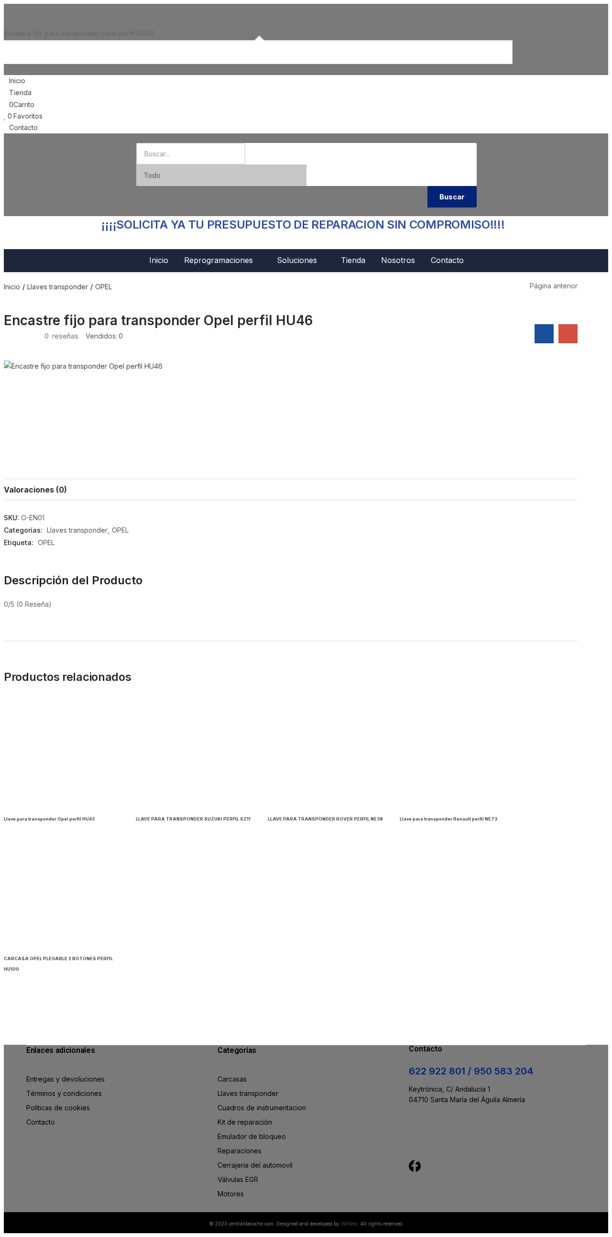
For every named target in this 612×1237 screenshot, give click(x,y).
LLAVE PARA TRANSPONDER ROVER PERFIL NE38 (325, 818)
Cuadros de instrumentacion (262, 1108)
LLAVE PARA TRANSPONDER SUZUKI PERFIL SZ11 (193, 818)
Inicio (158, 260)
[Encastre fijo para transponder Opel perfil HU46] (544, 333)
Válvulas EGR (238, 1179)
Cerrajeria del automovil (255, 1165)
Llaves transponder (57, 287)
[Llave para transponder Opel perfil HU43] (62, 753)
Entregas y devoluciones (65, 1079)
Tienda (353, 260)
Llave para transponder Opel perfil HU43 (49, 818)
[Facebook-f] (415, 1166)
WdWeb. (350, 1223)
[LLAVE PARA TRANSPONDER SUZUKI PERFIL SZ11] (194, 753)
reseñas (61, 335)
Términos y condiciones (64, 1093)
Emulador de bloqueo (252, 1136)
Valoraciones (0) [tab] (35, 489)
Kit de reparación (245, 1122)
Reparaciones (240, 1151)
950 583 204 (503, 1071)
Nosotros (398, 260)
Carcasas (232, 1079)
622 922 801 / (441, 1071)
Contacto (447, 260)
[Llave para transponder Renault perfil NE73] (458, 753)
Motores (231, 1194)
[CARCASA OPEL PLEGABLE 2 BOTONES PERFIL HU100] (62, 893)
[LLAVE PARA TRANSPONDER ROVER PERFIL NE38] (326, 753)
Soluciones (298, 260)
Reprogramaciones (219, 260)
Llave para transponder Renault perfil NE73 (448, 818)
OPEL (103, 287)
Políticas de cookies (58, 1108)
